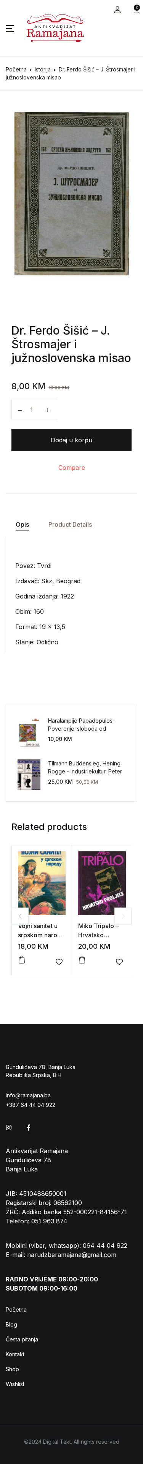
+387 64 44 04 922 (30, 1105)
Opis (22, 524)
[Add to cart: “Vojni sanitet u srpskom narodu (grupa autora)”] (22, 960)
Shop (12, 1369)
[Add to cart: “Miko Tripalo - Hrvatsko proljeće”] (82, 960)
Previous (20, 916)
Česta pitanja (22, 1339)
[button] (117, 10)
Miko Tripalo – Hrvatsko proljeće (98, 935)
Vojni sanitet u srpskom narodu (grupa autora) (41, 935)
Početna (16, 69)
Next (123, 916)
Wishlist (15, 1384)
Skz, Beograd (60, 581)
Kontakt (15, 1354)
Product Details (70, 524)
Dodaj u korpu (71, 440)
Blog (11, 1324)
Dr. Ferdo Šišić (50, 330)
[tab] (22, 524)
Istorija (43, 69)
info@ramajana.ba (28, 1095)
